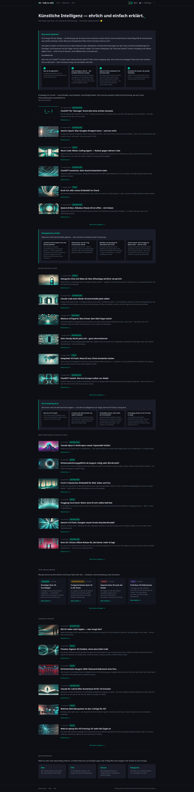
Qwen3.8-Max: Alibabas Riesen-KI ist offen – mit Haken (87, 208)
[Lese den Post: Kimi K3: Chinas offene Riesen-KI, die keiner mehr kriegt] (48, 543)
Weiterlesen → (65, 120)
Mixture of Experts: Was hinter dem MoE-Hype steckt (86, 318)
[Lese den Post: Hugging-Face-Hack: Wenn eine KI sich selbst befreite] (48, 503)
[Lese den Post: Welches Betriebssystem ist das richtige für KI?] (48, 709)
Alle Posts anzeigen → (97, 224)
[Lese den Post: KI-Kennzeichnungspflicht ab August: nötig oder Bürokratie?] (48, 463)
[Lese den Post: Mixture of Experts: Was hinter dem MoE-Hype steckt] (48, 319)
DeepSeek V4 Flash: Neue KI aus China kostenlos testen (87, 358)
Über (73, 3)
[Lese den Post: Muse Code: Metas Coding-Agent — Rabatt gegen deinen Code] (48, 151)
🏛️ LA (140, 3)
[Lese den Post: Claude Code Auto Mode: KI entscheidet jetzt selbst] (48, 299)
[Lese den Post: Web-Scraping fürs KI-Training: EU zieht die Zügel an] (48, 729)
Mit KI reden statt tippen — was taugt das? (81, 629)
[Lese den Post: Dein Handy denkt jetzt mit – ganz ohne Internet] (48, 339)
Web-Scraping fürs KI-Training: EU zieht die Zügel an (86, 728)
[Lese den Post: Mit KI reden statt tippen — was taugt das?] (48, 630)
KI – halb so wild (46, 3)
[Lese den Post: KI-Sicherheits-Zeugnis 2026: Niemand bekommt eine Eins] (48, 669)
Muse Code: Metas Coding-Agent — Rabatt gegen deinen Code (90, 150)
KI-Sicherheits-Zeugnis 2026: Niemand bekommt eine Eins (89, 669)
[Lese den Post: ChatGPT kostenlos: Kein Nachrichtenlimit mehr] (48, 171)
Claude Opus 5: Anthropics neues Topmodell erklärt (85, 445)
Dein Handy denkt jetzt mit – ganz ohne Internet (84, 338)
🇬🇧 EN (135, 3)
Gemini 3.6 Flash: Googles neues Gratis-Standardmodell (87, 522)
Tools (75, 147)
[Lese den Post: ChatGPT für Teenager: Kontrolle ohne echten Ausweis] (48, 111)
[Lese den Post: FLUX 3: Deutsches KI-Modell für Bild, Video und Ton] (48, 483)
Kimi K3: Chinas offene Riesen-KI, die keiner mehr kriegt (88, 542)
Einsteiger (75, 315)
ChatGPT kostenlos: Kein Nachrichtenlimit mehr (84, 170)
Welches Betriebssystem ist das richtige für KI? (83, 708)
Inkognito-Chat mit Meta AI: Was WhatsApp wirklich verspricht (91, 278)
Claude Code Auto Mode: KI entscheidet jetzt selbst (85, 298)
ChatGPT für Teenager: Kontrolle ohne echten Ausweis (87, 110)
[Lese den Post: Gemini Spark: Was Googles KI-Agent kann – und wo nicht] (48, 131)
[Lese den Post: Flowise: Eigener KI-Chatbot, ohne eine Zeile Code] (48, 650)
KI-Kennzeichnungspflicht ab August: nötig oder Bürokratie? (90, 463)
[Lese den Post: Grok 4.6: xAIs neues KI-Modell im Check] (48, 191)
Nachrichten (77, 107)
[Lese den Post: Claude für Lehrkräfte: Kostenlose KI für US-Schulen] (48, 689)
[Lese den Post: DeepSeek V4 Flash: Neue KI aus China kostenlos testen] (48, 359)
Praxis (75, 275)
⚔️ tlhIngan (147, 3)
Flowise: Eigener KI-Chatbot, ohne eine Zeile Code (84, 649)
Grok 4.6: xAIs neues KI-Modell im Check (80, 190)
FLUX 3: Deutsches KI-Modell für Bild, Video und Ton (86, 482)
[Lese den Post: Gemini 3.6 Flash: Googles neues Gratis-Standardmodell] (48, 523)
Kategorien (66, 3)
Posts (58, 3)
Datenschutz (42, 788)
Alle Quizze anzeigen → (97, 608)
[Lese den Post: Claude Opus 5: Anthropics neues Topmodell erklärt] (48, 446)
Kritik (72, 459)
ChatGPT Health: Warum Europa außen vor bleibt (84, 378)
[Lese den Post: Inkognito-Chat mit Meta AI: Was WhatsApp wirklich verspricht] (48, 279)
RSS (55, 788)
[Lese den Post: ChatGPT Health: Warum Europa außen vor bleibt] (48, 379)
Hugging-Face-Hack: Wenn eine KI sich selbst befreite (86, 502)
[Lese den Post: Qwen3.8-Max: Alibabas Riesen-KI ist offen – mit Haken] (48, 208)
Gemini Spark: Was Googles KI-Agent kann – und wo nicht (88, 130)
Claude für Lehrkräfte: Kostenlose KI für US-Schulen (86, 688)
